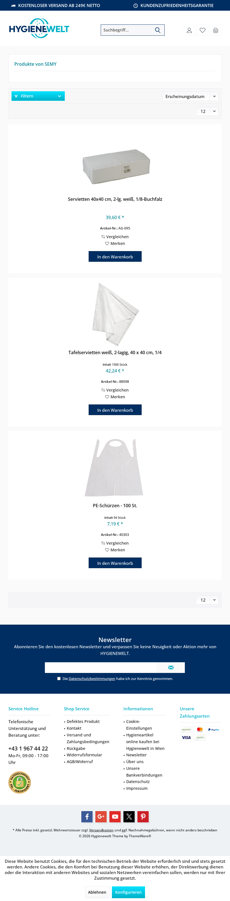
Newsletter (136, 754)
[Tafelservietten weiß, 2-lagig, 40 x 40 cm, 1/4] (115, 314)
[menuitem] (216, 30)
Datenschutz (138, 781)
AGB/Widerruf (80, 761)
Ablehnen (97, 892)
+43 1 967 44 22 (28, 748)
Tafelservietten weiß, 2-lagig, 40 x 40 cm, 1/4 (115, 353)
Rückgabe (76, 748)
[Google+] (101, 816)
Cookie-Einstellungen (139, 725)
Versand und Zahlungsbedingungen (88, 738)
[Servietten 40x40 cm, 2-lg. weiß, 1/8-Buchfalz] (115, 161)
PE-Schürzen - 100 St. (115, 506)
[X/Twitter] (129, 816)
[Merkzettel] (202, 30)
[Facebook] (87, 816)
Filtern (26, 96)
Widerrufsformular (84, 754)
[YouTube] (115, 816)
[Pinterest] (143, 816)
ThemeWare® (140, 836)
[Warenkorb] (216, 30)
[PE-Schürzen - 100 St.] (115, 467)
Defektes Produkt (83, 721)
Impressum (137, 788)
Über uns (135, 761)
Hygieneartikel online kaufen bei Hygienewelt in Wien (145, 741)
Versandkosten (101, 830)
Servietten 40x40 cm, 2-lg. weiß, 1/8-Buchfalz (115, 199)
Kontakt (74, 728)
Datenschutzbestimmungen (92, 678)
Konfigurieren (128, 892)
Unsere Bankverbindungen (144, 772)
